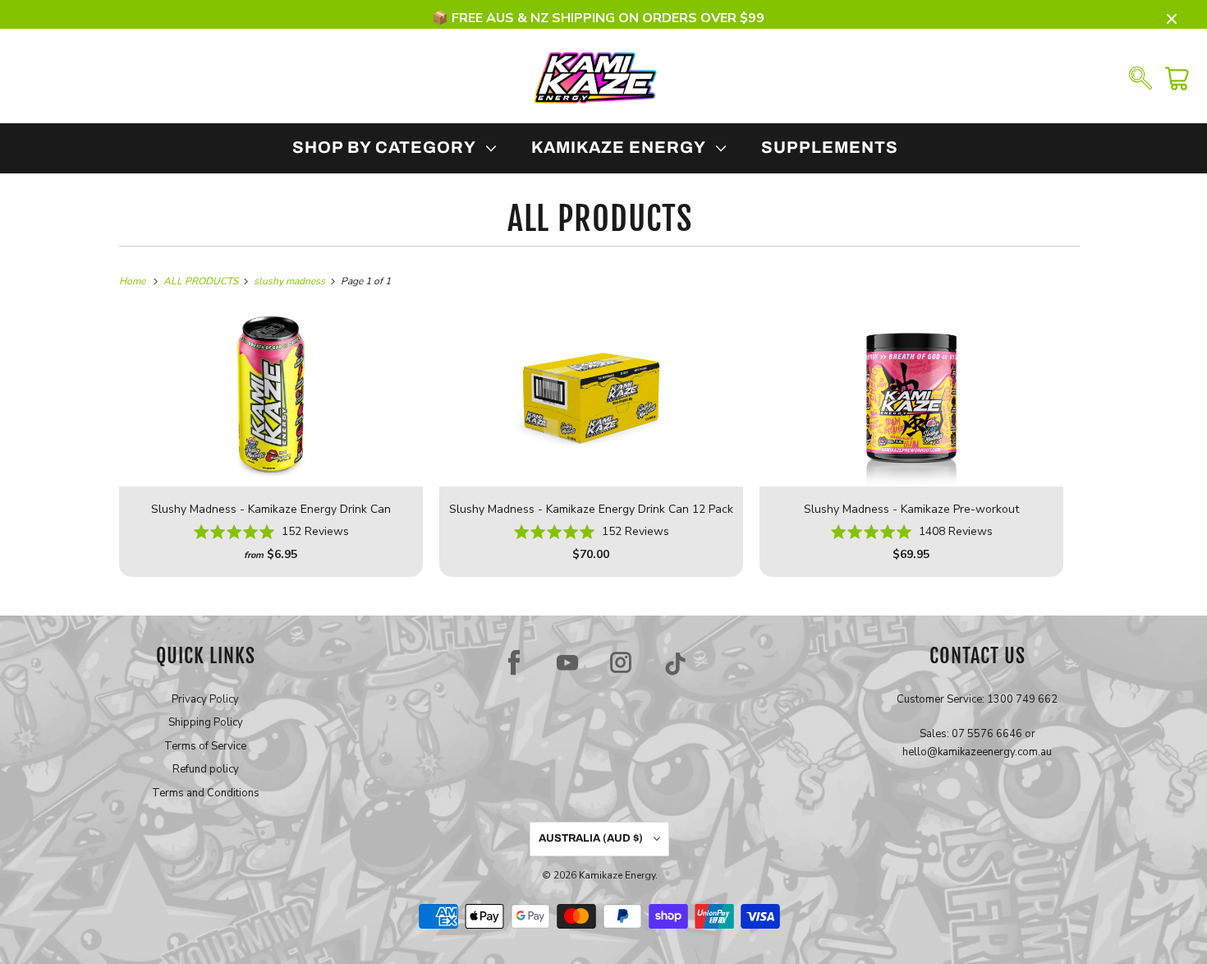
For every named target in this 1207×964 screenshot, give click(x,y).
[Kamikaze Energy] (595, 77)
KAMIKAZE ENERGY (622, 147)
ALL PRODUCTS (599, 218)
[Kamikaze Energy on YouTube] (567, 662)
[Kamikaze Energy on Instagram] (620, 662)
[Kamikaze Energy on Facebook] (514, 662)
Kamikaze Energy (617, 875)
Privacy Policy (205, 699)
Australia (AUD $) (592, 838)
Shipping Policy (205, 722)
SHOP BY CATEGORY (388, 147)
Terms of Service (205, 746)
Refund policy (205, 769)
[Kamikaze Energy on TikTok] (675, 662)
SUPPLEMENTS (829, 147)
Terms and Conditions (205, 793)
